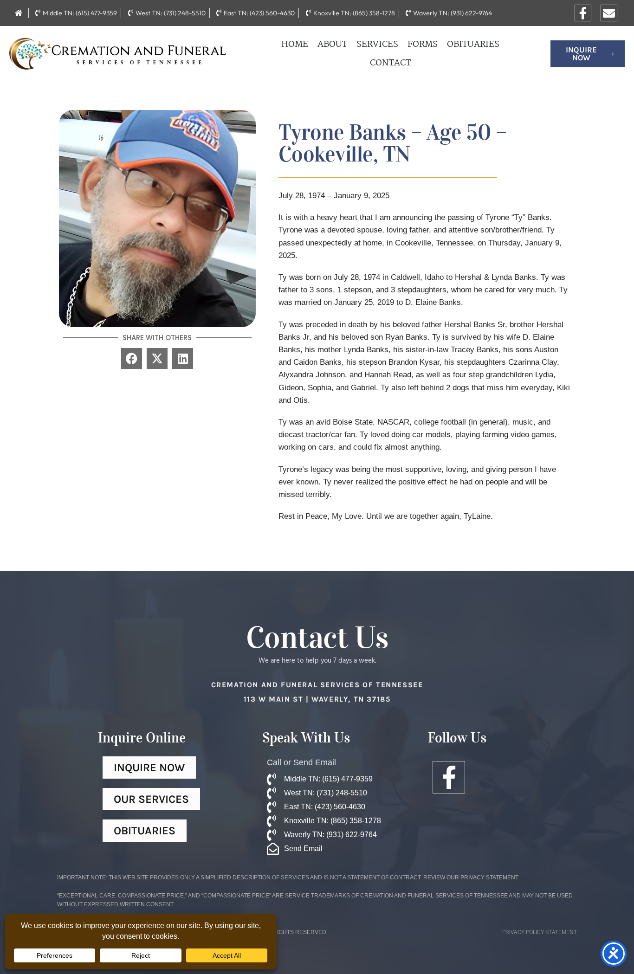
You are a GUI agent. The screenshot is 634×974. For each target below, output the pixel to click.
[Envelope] (609, 13)
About (332, 45)
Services (377, 45)
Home (294, 45)
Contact (390, 63)
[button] (131, 358)
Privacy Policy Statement (539, 932)
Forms (423, 45)
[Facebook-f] (583, 13)
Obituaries (473, 45)
